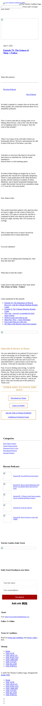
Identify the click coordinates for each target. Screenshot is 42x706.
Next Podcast (31, 94)
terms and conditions (15, 638)
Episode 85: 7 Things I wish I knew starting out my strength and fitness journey (26, 497)
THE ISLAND (11, 664)
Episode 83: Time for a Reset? (22, 508)
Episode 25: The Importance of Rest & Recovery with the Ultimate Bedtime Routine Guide (21, 305)
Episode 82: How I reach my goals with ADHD (25, 518)
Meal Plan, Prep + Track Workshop (17, 320)
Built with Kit (19, 603)
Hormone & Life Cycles (10, 448)
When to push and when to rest (15, 318)
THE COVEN (11, 662)
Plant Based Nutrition (10, 450)
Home (8, 651)
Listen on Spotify (18, 406)
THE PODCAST (12, 658)
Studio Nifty (5, 675)
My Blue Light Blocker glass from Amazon (20, 324)
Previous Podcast (9, 89)
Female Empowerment (10, 446)
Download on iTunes (18, 398)
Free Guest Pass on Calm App (15, 322)
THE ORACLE (12, 655)
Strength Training (8, 453)
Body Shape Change (9, 443)
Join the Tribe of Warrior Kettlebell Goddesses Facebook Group (18, 415)
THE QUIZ (10, 653)
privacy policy (32, 638)
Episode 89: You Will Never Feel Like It (25, 476)
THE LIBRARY (12, 660)
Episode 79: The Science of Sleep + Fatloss (16, 51)
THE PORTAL (11, 666)
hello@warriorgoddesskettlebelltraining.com (17, 617)
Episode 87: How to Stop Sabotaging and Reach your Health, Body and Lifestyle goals (26, 486)
